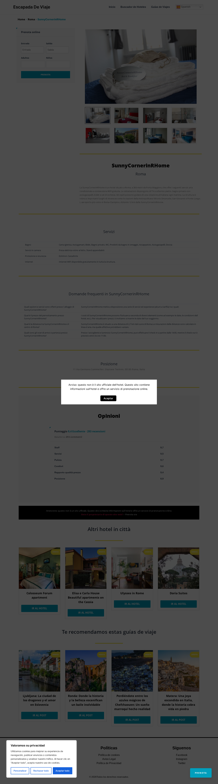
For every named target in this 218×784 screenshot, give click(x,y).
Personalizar (20, 770)
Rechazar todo (41, 770)
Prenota (201, 772)
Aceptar (108, 398)
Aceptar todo (62, 770)
